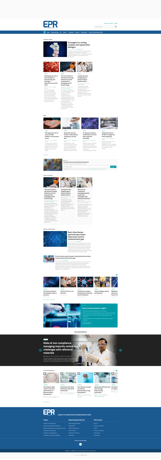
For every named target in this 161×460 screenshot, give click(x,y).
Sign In (116, 23)
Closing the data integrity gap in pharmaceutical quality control (83, 78)
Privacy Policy (103, 169)
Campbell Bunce (79, 49)
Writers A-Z (74, 450)
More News (45, 155)
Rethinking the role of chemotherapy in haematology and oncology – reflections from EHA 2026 (51, 80)
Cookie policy (97, 435)
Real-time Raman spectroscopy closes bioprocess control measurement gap (76, 236)
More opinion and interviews (49, 299)
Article (46, 73)
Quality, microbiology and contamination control (54, 428)
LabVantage (81, 84)
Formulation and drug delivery (50, 433)
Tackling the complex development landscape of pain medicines (84, 293)
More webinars (46, 402)
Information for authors (74, 433)
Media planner (72, 425)
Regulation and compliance (49, 430)
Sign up (112, 166)
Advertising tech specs (74, 428)
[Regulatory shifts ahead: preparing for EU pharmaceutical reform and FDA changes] (78, 363)
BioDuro (55, 397)
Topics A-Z (67, 450)
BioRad (72, 393)
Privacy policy (97, 433)
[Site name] (50, 28)
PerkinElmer (75, 355)
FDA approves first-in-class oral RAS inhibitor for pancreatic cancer (52, 135)
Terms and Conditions (93, 169)
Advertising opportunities (74, 423)
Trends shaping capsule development (101, 292)
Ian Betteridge (78, 241)
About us (96, 423)
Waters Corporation (66, 88)
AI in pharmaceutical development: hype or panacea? (50, 293)
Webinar (45, 341)
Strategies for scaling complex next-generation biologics (79, 45)
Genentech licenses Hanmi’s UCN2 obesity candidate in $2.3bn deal (71, 135)
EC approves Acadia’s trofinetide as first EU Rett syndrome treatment (90, 135)
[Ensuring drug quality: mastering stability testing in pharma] (80, 363)
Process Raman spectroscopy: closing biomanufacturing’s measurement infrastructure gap (73, 257)
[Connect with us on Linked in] (80, 444)
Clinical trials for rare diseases (67, 292)
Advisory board (72, 430)
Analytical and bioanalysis (49, 423)
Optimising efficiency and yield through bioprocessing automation (102, 389)
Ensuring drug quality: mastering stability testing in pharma (59, 348)
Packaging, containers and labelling (51, 435)
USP (87, 202)
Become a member (108, 23)
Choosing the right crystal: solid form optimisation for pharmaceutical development (49, 390)
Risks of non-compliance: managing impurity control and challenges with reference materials (84, 194)
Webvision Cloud (84, 455)
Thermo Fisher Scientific (99, 396)
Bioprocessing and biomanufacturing (51, 425)
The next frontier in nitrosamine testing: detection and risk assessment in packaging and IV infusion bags (67, 80)
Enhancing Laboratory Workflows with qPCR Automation (67, 389)
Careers (95, 428)
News (46, 130)
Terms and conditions (99, 430)
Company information (99, 425)
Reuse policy (71, 435)
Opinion (45, 289)
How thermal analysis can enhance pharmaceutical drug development (84, 389)
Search (116, 26)
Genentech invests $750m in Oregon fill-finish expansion (108, 135)
